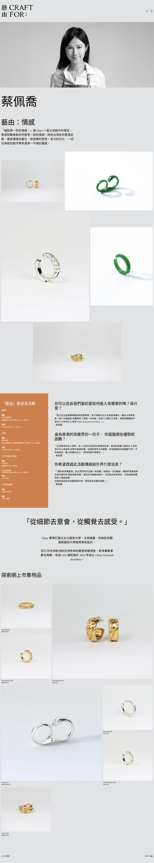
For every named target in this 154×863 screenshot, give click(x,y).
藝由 (8, 856)
